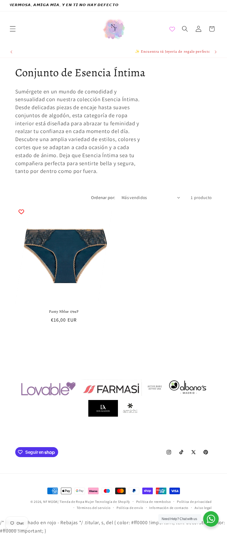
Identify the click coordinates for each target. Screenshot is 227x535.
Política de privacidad (194, 502)
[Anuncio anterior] (11, 52)
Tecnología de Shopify (112, 502)
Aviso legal (203, 508)
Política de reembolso (153, 502)
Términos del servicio (93, 508)
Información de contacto (169, 508)
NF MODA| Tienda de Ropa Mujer (69, 502)
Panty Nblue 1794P (63, 311)
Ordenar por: (103, 197)
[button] (12, 28)
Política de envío (130, 508)
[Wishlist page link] (172, 29)
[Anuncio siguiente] (216, 52)
